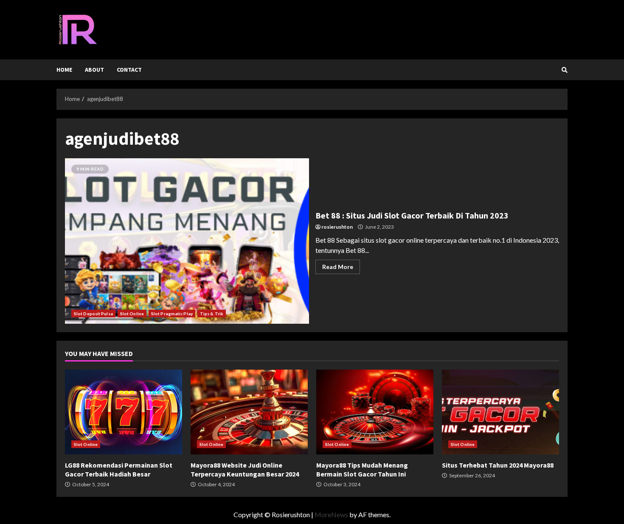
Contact (129, 69)
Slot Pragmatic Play (172, 313)
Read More (337, 266)
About (94, 69)
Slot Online (132, 313)
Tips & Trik (211, 313)
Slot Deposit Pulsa (93, 313)
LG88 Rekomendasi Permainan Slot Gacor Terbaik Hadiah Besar (123, 412)
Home (64, 69)
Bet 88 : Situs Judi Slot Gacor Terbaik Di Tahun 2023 (187, 241)
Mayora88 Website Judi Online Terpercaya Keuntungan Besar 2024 (249, 412)
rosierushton (337, 227)
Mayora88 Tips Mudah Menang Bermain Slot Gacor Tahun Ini (374, 412)
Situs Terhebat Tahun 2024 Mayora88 (500, 412)
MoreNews (331, 514)
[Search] (565, 70)
